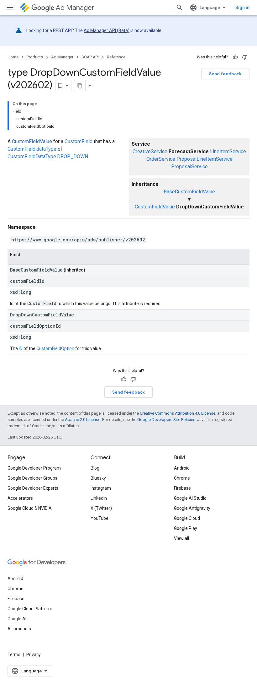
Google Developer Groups (32, 478)
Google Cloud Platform (30, 608)
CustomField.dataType (32, 149)
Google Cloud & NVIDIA (30, 508)
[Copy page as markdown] (80, 85)
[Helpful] (235, 57)
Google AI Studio (190, 498)
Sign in (242, 7)
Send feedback (225, 74)
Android (182, 468)
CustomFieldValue (155, 207)
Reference (116, 57)
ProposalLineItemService (204, 159)
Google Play (185, 528)
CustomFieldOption (55, 348)
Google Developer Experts (33, 488)
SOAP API (90, 57)
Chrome (182, 478)
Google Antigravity (192, 508)
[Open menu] (10, 7)
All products (19, 628)
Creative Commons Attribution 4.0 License (177, 413)
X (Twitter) (101, 508)
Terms (14, 654)
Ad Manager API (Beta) (106, 30)
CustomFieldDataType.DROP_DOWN (48, 156)
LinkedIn (99, 498)
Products (35, 57)
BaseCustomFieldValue (189, 192)
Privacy (33, 654)
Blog (95, 468)
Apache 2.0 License (82, 419)
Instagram (101, 488)
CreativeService (150, 151)
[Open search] (179, 7)
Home (13, 57)
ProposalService (189, 167)
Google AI (17, 618)
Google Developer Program (34, 468)
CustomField (78, 141)
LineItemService (228, 151)
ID (21, 348)
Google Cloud (187, 518)
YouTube (99, 518)
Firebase (182, 488)
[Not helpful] (244, 57)
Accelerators (20, 498)
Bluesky (98, 478)
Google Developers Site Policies (166, 419)
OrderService (160, 159)
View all (181, 538)
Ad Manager (75, 7)
